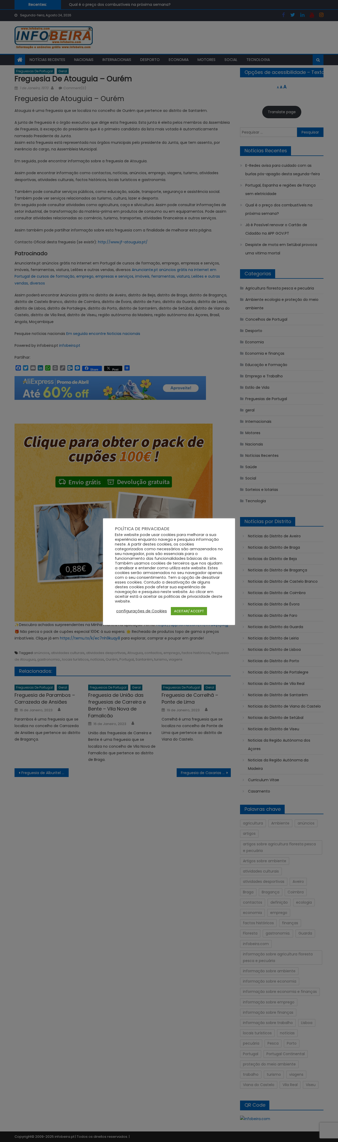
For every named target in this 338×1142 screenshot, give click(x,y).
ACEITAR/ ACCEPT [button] (189, 611)
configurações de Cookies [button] (141, 611)
